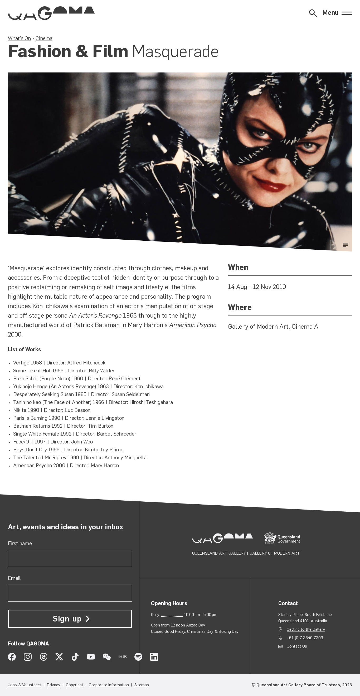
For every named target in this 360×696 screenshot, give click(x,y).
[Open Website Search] (313, 13)
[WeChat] (107, 657)
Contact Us (297, 646)
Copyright (74, 684)
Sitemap (141, 684)
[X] (59, 657)
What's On (19, 38)
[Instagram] (28, 657)
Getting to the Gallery (306, 629)
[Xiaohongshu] (123, 657)
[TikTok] (75, 657)
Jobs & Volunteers (24, 684)
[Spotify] (138, 657)
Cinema (44, 38)
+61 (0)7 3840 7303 (305, 637)
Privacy (53, 684)
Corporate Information (109, 684)
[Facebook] (12, 657)
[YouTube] (91, 657)
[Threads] (43, 657)
